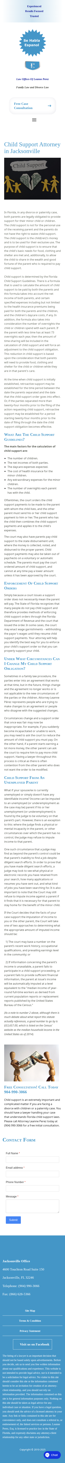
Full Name (13, 1153)
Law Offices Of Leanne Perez (32, 79)
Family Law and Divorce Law (32, 87)
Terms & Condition (30, 1320)
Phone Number (16, 1182)
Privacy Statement (30, 1331)
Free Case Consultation (23, 106)
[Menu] (34, 123)
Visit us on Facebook (34, 1344)
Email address (15, 1167)
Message (12, 1196)
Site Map (30, 1310)
